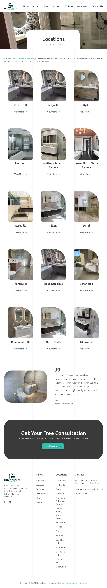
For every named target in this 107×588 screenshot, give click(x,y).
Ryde (58, 489)
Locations (82, 6)
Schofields (61, 547)
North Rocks (59, 561)
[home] (11, 6)
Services (56, 6)
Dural (58, 531)
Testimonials (42, 493)
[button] (82, 7)
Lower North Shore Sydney (59, 513)
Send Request (51, 446)
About (36, 6)
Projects (69, 6)
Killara (59, 526)
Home (26, 6)
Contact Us (97, 6)
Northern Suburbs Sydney (60, 501)
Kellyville (60, 485)
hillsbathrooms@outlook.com (89, 489)
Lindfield (60, 493)
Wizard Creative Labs (78, 583)
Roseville (60, 522)
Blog (45, 6)
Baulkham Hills (60, 541)
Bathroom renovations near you (24, 58)
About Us (40, 480)
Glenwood (61, 566)
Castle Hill (61, 480)
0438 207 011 (81, 493)
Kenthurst (60, 535)
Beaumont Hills (61, 553)
